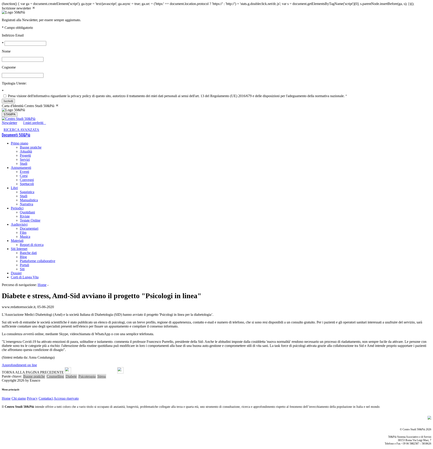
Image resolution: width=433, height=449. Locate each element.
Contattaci (46, 398)
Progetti (25, 155)
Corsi (24, 176)
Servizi (25, 159)
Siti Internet (19, 249)
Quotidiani (27, 212)
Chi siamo (19, 398)
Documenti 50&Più (16, 135)
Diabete (71, 376)
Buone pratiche (30, 147)
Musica (25, 236)
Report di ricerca (32, 245)
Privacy (32, 398)
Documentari (29, 228)
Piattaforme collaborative (37, 261)
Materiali (17, 241)
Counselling (55, 376)
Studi (23, 163)
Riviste (25, 216)
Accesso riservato (66, 398)
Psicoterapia (87, 376)
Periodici (17, 208)
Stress (101, 376)
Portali (24, 265)
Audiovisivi (19, 224)
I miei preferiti (34, 123)
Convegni (27, 180)
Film (23, 232)
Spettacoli (27, 184)
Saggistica (27, 192)
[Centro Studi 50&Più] (18, 119)
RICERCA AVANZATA (21, 130)
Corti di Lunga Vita (25, 277)
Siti (22, 269)
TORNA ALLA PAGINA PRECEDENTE (33, 372)
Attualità (26, 151)
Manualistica (29, 200)
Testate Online (30, 220)
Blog (23, 257)
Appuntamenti (21, 168)
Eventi (24, 172)
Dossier (16, 273)
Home (42, 285)
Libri (14, 188)
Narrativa (26, 204)
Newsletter (9, 123)
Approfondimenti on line (19, 365)
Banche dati (28, 253)
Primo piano (19, 143)
